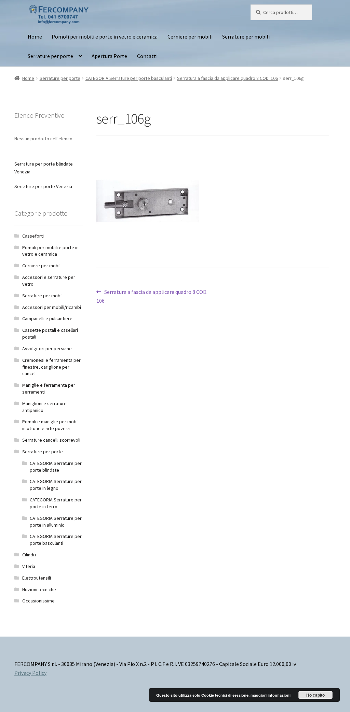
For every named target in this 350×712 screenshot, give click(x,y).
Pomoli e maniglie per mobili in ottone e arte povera (51, 424)
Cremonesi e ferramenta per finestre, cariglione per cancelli (51, 367)
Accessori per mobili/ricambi (51, 307)
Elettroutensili (36, 578)
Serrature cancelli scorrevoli (51, 440)
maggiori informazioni (271, 695)
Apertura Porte (109, 56)
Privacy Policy (30, 672)
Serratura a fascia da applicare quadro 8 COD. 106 (227, 78)
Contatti (147, 56)
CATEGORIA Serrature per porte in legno (56, 484)
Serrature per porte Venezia (43, 186)
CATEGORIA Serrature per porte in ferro (56, 503)
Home (35, 36)
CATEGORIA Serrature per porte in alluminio (56, 521)
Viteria (28, 566)
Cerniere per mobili (190, 36)
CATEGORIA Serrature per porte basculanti (128, 78)
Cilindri (29, 555)
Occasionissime (38, 601)
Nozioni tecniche (39, 589)
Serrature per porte (50, 56)
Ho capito (315, 695)
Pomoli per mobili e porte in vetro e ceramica (105, 36)
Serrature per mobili (246, 36)
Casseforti (33, 236)
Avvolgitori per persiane (47, 348)
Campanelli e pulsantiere (47, 318)
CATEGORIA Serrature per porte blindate (56, 466)
